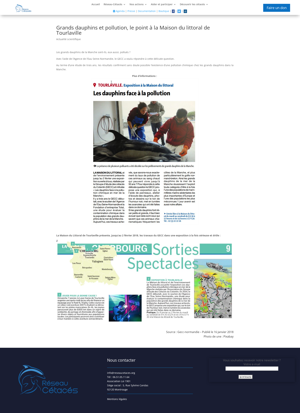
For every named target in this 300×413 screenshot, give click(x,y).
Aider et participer (162, 4)
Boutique (164, 11)
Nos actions (137, 4)
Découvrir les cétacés (192, 4)
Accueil (95, 4)
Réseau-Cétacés (113, 4)
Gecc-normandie (188, 332)
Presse (131, 11)
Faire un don (277, 7)
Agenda (120, 11)
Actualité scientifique (68, 39)
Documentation (147, 11)
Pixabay (228, 336)
